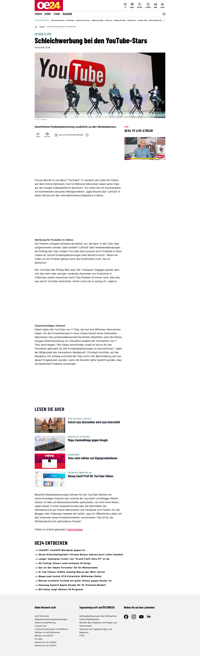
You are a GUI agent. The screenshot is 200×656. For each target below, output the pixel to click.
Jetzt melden (75, 530)
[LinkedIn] (149, 617)
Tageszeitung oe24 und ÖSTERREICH (97, 607)
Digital (42, 27)
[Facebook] (126, 617)
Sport (47, 14)
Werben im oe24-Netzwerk (47, 632)
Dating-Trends (120, 20)
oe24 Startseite (42, 616)
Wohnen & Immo (83, 20)
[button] (129, 155)
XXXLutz (108, 20)
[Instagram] (134, 617)
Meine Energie (97, 20)
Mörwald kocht (155, 20)
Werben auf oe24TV (44, 636)
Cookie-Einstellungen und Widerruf (51, 629)
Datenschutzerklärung (45, 623)
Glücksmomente (57, 20)
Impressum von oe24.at (45, 642)
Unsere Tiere (143, 20)
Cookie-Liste (41, 626)
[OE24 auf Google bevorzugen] (87, 135)
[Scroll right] (164, 20)
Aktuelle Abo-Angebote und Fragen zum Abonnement (98, 624)
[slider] (137, 155)
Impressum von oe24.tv (45, 645)
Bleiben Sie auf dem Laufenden (139, 607)
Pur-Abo (38, 639)
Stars (57, 14)
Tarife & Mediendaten (89, 619)
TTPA (81, 636)
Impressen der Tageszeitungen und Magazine (95, 631)
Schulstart (70, 20)
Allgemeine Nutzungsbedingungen (51, 619)
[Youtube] (141, 617)
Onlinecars (131, 20)
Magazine (67, 14)
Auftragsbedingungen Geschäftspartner (98, 616)
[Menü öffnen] (163, 14)
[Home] (36, 27)
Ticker (38, 14)
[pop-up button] (156, 155)
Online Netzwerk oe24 (45, 607)
